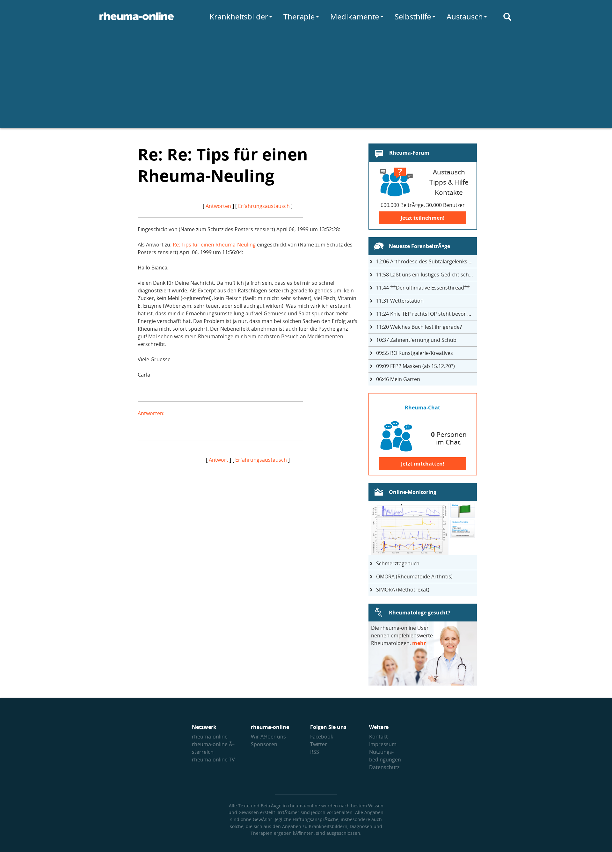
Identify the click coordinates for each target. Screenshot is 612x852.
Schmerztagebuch (397, 563)
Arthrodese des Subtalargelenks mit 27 (426, 261)
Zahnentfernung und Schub (416, 339)
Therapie (299, 16)
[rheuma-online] (136, 20)
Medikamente (354, 16)
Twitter (318, 744)
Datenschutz (384, 767)
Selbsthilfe (413, 16)
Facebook (321, 736)
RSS (314, 751)
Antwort (218, 459)
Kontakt (378, 736)
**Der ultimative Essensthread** (423, 287)
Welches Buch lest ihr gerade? (419, 326)
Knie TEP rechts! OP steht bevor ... (423, 313)
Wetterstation (400, 300)
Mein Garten (398, 379)
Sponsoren (264, 744)
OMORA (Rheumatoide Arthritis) (414, 576)
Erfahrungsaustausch (264, 205)
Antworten (218, 205)
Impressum (383, 744)
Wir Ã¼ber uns (268, 736)
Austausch (465, 16)
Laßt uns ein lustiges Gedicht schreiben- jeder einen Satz (426, 274)
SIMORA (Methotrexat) (402, 589)
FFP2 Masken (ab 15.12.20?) (415, 366)
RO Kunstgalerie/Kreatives (414, 352)
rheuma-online (210, 736)
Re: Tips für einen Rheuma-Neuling (214, 244)
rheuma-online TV (213, 759)
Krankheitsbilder (238, 16)
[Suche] (507, 17)
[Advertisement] (306, 83)
